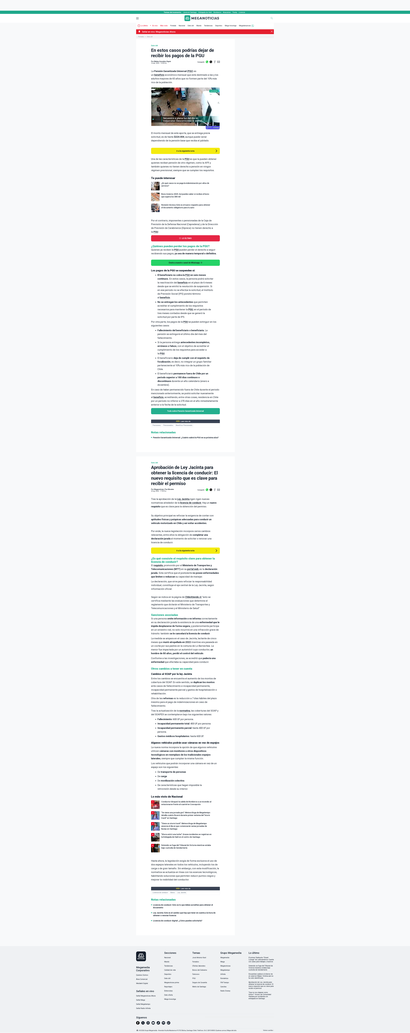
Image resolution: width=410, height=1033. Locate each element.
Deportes (218, 26)
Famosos (195, 974)
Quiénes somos (221, 1030)
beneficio (159, 75)
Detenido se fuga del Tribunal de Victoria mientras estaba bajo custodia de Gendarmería (261, 968)
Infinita (223, 974)
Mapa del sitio (231, 1030)
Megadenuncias (245, 26)
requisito (158, 565)
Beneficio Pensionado (184, 425)
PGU (190, 71)
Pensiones (157, 425)
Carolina (223, 987)
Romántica (224, 978)
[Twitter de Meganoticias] (143, 1024)
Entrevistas (168, 991)
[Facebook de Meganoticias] (138, 1024)
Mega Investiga (230, 26)
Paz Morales (169, 489)
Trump (234, 12)
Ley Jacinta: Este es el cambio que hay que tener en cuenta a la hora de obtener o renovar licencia (184, 914)
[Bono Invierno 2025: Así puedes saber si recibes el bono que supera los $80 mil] (185, 200)
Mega (222, 962)
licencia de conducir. (191, 502)
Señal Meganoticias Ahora (146, 996)
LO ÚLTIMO (187, 238)
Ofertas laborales (198, 966)
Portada (173, 26)
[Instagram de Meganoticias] (148, 1024)
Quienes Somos (142, 975)
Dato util (149, 37)
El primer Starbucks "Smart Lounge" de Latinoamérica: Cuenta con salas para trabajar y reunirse (261, 960)
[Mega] (137, 1029)
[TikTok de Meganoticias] (158, 1024)
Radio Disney (225, 991)
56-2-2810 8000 (209, 1030)
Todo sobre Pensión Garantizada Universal (185, 411)
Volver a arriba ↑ (268, 1030)
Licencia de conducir (160, 893)
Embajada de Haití (205, 12)
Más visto (164, 26)
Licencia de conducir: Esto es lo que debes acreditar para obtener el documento (183, 906)
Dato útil (191, 26)
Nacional (182, 26)
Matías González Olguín (162, 61)
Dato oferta (168, 995)
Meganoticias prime (171, 982)
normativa (184, 710)
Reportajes (168, 987)
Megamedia (224, 958)
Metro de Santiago (199, 987)
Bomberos (217, 12)
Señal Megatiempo (143, 1004)
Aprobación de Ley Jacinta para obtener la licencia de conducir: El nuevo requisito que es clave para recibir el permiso (261, 985)
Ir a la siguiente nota (185, 151)
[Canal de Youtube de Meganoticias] (153, 1024)
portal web (192, 569)
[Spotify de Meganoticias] (163, 1024)
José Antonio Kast (199, 958)
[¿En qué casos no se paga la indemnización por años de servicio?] (185, 190)
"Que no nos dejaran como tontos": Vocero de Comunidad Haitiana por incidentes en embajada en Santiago (260, 995)
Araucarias (227, 12)
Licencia (242, 12)
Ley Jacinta (183, 499)
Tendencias (208, 26)
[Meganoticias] (203, 18)
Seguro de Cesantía (199, 982)
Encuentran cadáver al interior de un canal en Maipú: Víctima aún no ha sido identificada (261, 976)
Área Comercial (141, 979)
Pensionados (168, 425)
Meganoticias (159, 489)
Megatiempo (225, 970)
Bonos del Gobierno (199, 970)
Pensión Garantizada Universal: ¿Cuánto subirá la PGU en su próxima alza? (186, 437)
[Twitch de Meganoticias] (168, 1024)
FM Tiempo (224, 982)
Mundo (198, 26)
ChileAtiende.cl (193, 597)
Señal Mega (140, 1000)
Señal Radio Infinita (143, 1008)
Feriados (195, 962)
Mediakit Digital (142, 983)
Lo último (144, 26)
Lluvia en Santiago (190, 12)
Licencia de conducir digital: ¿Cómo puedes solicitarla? (177, 921)
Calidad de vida (170, 970)
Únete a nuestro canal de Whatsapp (184, 263)
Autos (172, 893)
